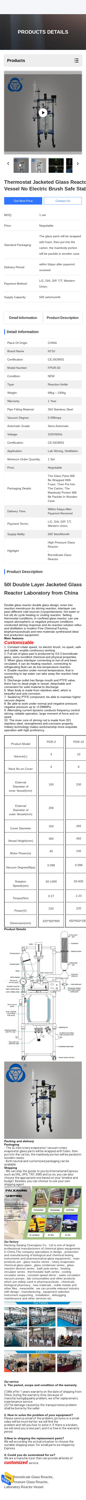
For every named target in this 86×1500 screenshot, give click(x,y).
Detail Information (23, 318)
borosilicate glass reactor (32, 1477)
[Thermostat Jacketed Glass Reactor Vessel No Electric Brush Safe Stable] (43, 112)
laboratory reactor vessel (23, 1487)
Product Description (63, 318)
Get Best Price (23, 200)
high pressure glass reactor (25, 1482)
